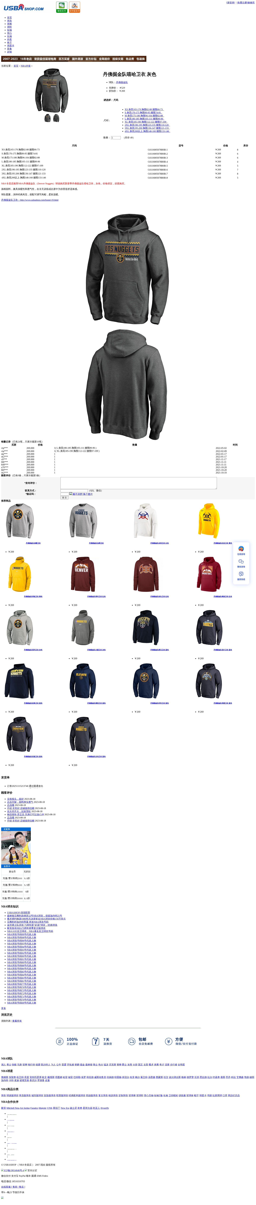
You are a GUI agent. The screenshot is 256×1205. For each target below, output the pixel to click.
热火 (100, 1064)
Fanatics (34, 1108)
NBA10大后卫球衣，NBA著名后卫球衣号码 (30, 931)
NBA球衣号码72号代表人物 (21, 993)
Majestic (43, 1108)
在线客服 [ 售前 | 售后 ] (13, 1187)
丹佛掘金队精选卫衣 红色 (223, 596)
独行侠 (31, 1064)
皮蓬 (47, 1080)
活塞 (167, 1064)
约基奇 (216, 1077)
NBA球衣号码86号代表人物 (21, 968)
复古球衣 (103, 1095)
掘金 (82, 1064)
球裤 (9, 24)
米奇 (79, 1108)
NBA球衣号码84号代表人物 (21, 975)
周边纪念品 (234, 1095)
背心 (9, 33)
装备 (9, 48)
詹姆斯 (4, 1077)
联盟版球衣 (62, 1095)
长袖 (9, 36)
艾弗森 (240, 1077)
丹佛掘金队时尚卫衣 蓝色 (159, 703)
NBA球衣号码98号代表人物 (21, 937)
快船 (14, 1064)
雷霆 (64, 1064)
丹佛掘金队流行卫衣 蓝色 (223, 650)
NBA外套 (26, 66)
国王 (140, 1064)
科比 (233, 1077)
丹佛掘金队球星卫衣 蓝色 (223, 703)
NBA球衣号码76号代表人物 (21, 987)
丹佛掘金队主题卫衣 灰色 (96, 650)
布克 (132, 1077)
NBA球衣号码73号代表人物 (21, 990)
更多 (3, 1008)
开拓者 (70, 1064)
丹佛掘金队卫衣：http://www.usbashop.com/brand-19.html (29, 200)
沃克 (196, 1077)
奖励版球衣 (92, 1095)
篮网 (25, 1064)
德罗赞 (190, 1077)
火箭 (135, 1064)
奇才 (161, 1064)
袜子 (9, 42)
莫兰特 (144, 1077)
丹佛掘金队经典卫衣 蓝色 (33, 703)
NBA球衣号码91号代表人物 (21, 959)
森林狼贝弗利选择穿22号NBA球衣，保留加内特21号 (34, 915)
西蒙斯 (159, 1077)
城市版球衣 (37, 1095)
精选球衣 (113, 1095)
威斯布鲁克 (100, 1077)
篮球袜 (189, 1095)
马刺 (19, 1064)
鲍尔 (137, 1077)
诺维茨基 (24, 1080)
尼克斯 (112, 1064)
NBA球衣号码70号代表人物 (21, 999)
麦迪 (16, 1080)
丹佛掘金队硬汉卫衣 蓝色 (159, 650)
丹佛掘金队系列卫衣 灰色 (33, 650)
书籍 (209, 1095)
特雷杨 (117, 1077)
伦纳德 (110, 1077)
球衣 (9, 20)
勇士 (9, 1064)
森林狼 (88, 1064)
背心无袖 (148, 1095)
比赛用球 (217, 1095)
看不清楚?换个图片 (82, 494)
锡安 (70, 1077)
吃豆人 (96, 1108)
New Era (65, 1108)
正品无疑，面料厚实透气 (20, 802)
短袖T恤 (158, 1095)
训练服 (182, 1095)
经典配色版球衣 (77, 1095)
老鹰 (156, 1064)
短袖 (9, 30)
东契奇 (12, 1077)
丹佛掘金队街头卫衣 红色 (159, 596)
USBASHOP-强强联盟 (18, 912)
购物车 (251, 2)
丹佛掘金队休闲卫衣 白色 (159, 543)
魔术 (151, 1064)
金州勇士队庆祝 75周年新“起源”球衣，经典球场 (32, 925)
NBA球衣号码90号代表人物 (21, 956)
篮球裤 (132, 1095)
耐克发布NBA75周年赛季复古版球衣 (26, 928)
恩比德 (203, 1077)
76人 (53, 1064)
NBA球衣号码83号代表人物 (21, 978)
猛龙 (106, 1064)
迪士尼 (73, 1108)
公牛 (58, 1064)
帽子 (196, 1095)
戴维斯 (51, 1077)
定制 (9, 52)
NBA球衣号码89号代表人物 (21, 962)
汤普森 (151, 1077)
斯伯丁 (56, 1108)
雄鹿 (38, 1064)
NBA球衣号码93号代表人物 (21, 950)
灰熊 (129, 1064)
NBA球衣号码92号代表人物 (21, 953)
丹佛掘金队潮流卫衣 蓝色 (96, 703)
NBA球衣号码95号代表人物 (21, 943)
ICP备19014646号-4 (14, 1170)
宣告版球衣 (50, 1095)
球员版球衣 (25, 1095)
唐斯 (222, 1077)
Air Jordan (25, 1108)
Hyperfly (105, 1108)
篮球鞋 (139, 1095)
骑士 (95, 1064)
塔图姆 (58, 1077)
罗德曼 (40, 1080)
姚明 (251, 1077)
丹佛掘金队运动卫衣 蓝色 (96, 756)
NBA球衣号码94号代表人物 (21, 947)
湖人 (3, 1064)
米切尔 (125, 1077)
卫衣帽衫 (173, 1095)
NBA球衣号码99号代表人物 (21, 934)
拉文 (166, 1077)
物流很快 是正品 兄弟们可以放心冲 (25, 814)
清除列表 (6, 1021)
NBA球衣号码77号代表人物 (21, 984)
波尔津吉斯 (175, 1077)
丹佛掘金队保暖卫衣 (33, 543)
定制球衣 (123, 1095)
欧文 (44, 1077)
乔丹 (228, 1077)
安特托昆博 (35, 1077)
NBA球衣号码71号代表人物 (21, 996)
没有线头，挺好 (15, 799)
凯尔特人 (45, 1064)
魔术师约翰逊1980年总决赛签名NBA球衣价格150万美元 (36, 919)
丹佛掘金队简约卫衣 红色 (96, 596)
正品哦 (10, 805)
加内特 (4, 1080)
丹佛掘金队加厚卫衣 (96, 543)
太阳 (145, 1064)
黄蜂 (119, 1064)
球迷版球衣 (12, 1095)
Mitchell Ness (13, 1108)
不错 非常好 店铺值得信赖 (20, 808)
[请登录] (230, 2)
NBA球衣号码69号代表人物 (21, 1003)
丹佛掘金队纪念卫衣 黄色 (223, 543)
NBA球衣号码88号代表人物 (21, 965)
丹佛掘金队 (122, 82)
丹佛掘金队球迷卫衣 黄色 (33, 596)
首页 (9, 17)
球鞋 (9, 27)
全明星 (181, 1064)
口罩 (225, 1095)
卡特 (11, 1080)
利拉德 (90, 1077)
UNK (49, 1108)
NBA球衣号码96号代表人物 (21, 940)
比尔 (209, 1077)
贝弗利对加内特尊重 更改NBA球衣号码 (27, 922)
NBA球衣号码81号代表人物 (21, 981)
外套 (9, 39)
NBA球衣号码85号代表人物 (21, 971)
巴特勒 (77, 1077)
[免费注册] (242, 2)
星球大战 (87, 1108)
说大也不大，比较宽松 (19, 811)
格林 (183, 1077)
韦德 (246, 1077)
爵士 (124, 1064)
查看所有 (17, 1021)
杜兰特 (20, 1077)
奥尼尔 (33, 1080)
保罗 (83, 1077)
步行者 (173, 1064)
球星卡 (10, 45)
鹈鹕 (77, 1064)
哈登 (65, 1077)
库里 (26, 1077)
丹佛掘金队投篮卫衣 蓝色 (33, 756)
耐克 (3, 1108)
